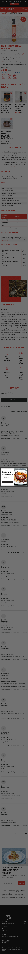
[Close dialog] (26, 469)
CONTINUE (7, 482)
